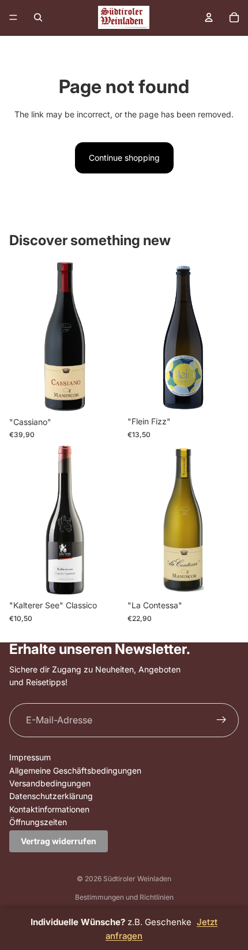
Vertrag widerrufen (58, 841)
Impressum (30, 757)
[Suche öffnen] (38, 17)
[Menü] (13, 17)
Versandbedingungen (50, 783)
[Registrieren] (221, 720)
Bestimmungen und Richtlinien (124, 897)
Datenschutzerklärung (51, 796)
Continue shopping (124, 157)
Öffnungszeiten (38, 822)
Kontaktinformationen (49, 809)
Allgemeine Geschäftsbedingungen (75, 770)
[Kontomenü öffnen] (208, 17)
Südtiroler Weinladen (137, 878)
